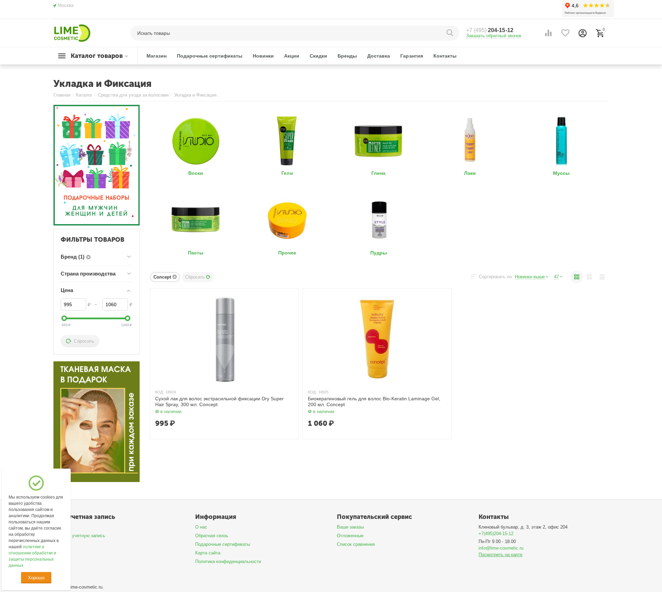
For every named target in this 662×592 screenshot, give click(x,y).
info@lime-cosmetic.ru (501, 548)
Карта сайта (207, 552)
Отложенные (350, 535)
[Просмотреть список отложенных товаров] (565, 33)
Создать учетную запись (79, 535)
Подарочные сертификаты (222, 544)
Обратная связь (211, 535)
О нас (201, 527)
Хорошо (36, 577)
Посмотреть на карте (500, 554)
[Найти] (450, 33)
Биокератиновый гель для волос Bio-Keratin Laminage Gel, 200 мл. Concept (374, 401)
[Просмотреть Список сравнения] (548, 33)
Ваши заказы (350, 527)
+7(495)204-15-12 (496, 533)
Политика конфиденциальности (228, 561)
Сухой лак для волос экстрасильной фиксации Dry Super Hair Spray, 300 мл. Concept (219, 401)
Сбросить (195, 277)
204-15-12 (489, 30)
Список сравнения (356, 544)
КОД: (159, 392)
